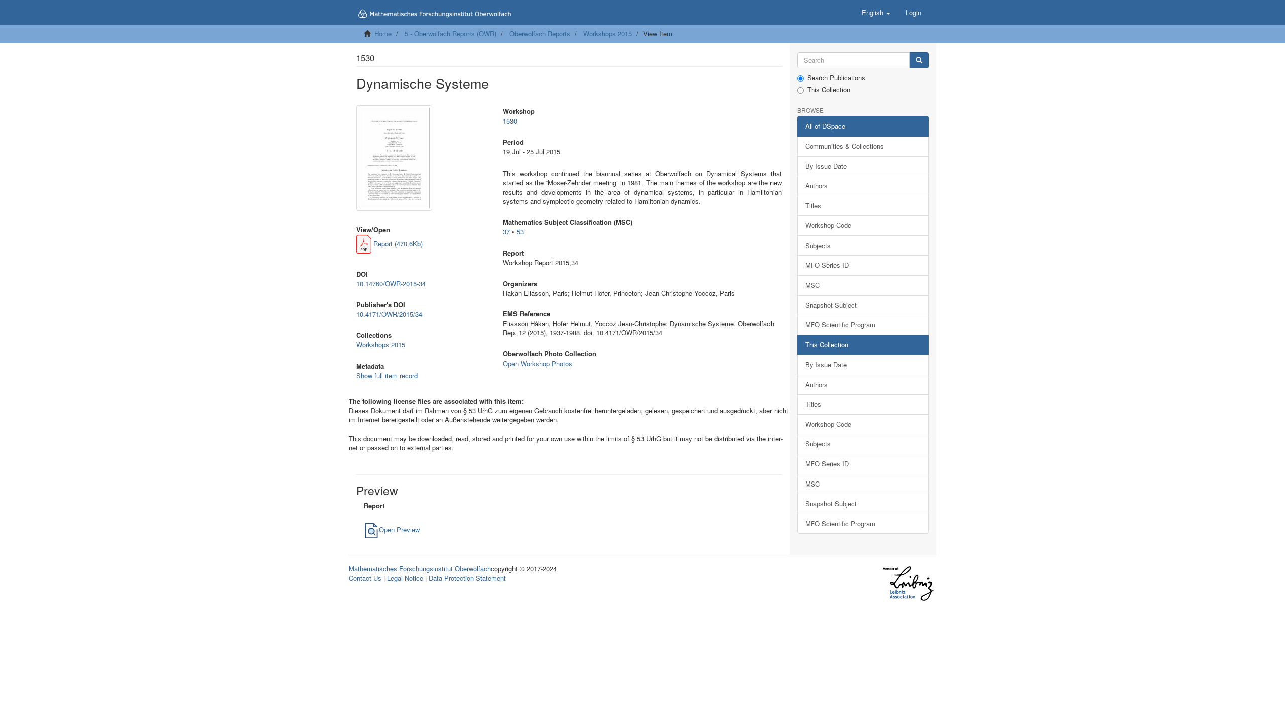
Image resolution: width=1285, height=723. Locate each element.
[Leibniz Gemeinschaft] (907, 583)
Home (383, 33)
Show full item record (387, 375)
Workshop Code (828, 225)
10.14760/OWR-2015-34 (391, 283)
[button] (876, 12)
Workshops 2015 (607, 33)
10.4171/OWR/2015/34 (389, 314)
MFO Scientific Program (840, 324)
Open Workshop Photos (537, 363)
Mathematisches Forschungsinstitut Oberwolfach (420, 568)
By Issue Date (826, 166)
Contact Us (365, 578)
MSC (812, 285)
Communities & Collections (844, 146)
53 (520, 231)
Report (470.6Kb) (397, 243)
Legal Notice (405, 578)
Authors (816, 185)
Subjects (818, 245)
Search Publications (836, 77)
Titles (813, 205)
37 (506, 231)
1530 (510, 121)
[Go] (919, 60)
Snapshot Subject (831, 305)
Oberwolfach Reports (539, 33)
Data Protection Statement (467, 578)
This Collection (828, 89)
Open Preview (399, 529)
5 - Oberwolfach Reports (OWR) (450, 33)
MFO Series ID (827, 265)
